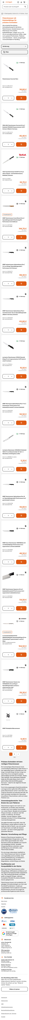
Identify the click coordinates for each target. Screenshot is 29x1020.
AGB (2, 1004)
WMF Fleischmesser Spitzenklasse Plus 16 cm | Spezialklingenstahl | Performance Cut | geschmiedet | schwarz (14, 498)
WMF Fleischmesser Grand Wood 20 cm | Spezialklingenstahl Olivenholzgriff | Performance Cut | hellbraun (13, 219)
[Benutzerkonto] (21, 2)
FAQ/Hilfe (3, 904)
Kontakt (3, 906)
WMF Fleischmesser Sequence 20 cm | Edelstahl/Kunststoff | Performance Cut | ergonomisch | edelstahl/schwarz (13, 591)
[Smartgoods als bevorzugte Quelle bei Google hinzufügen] (9, 933)
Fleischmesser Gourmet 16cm (10, 79)
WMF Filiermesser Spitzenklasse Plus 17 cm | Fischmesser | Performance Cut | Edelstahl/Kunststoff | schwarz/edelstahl (14, 405)
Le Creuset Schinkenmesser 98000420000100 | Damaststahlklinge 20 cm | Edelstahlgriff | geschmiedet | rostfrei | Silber (14, 638)
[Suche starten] (25, 7)
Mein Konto (4, 901)
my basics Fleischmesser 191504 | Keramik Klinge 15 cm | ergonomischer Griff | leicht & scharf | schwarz (14, 359)
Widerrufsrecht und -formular (8, 1013)
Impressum (4, 997)
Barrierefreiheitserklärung (7, 1010)
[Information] (18, 2)
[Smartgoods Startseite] (9, 2)
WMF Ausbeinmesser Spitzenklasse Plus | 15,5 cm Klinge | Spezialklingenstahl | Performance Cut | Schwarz (13, 266)
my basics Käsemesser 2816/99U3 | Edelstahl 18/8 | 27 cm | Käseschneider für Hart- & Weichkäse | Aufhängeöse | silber (14, 451)
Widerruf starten (14, 989)
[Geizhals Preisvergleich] (13, 911)
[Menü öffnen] (3, 2)
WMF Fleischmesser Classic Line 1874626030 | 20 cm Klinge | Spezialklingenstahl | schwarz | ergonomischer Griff (11, 684)
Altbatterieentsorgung (7, 1007)
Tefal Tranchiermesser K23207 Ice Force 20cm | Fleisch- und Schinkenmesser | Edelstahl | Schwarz (13, 173)
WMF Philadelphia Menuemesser (11, 728)
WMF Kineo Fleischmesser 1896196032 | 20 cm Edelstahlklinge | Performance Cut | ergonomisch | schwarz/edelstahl (14, 544)
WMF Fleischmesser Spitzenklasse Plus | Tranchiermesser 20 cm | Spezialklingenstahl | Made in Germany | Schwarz (14, 312)
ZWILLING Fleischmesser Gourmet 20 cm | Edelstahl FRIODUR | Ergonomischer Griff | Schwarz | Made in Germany (13, 127)
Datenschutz (4, 1000)
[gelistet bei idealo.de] (4, 911)
